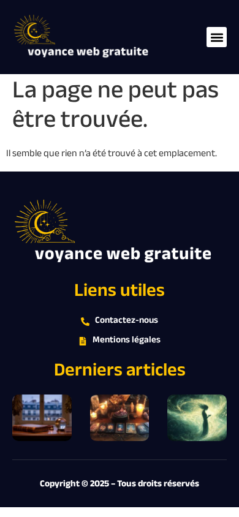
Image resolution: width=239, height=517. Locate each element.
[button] (217, 37)
